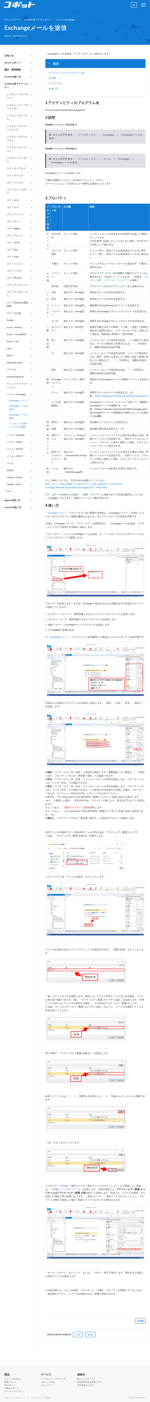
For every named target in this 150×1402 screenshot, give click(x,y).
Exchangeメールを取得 (18, 416)
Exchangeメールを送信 (18, 407)
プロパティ (57, 83)
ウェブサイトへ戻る (40, 1397)
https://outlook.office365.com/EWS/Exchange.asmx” (122, 395)
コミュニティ (47, 1385)
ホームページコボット (14, 1391)
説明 (53, 77)
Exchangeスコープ (18, 400)
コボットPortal (48, 1382)
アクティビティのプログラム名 (67, 72)
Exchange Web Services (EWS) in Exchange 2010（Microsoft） (77, 487)
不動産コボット (11, 1388)
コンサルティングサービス (53, 1379)
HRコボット (9, 1385)
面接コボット (10, 1382)
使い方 (54, 88)
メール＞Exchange (64, 19)
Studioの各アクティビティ (38, 19)
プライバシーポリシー (14, 1397)
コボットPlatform (12, 1379)
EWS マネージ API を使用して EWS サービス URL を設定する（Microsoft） (84, 483)
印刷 (141, 1320)
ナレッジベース (12, 19)
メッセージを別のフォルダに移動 (18, 425)
